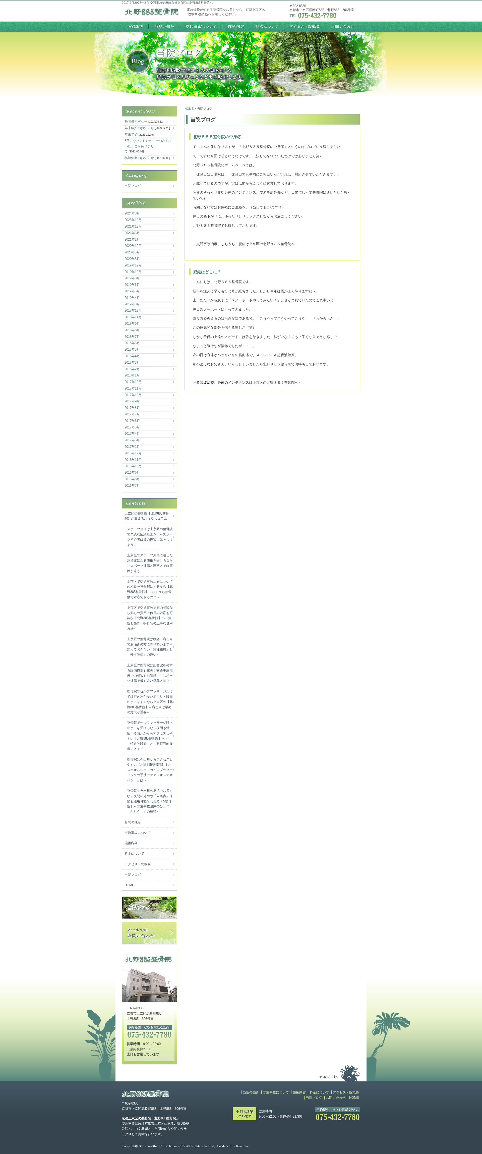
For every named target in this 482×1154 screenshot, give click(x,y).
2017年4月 (132, 433)
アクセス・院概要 (138, 864)
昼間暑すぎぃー (136, 121)
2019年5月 (132, 291)
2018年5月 (132, 349)
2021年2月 (132, 239)
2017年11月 (133, 388)
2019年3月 (132, 304)
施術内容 (131, 843)
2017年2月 (132, 447)
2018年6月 (132, 343)
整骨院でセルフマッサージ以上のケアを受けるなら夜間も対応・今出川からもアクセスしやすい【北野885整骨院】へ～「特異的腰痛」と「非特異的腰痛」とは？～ (150, 736)
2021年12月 (133, 226)
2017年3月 (132, 440)
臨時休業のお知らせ (139, 158)
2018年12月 (133, 310)
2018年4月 (132, 356)
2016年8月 (132, 479)
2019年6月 (132, 285)
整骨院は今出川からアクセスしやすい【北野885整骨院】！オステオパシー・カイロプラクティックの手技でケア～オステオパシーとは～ (150, 769)
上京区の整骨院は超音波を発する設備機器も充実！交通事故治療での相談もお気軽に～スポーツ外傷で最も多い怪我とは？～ (150, 673)
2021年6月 (132, 233)
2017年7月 (132, 414)
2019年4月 (132, 298)
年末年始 (131, 134)
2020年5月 (132, 259)
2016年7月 (132, 485)
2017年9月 (132, 401)
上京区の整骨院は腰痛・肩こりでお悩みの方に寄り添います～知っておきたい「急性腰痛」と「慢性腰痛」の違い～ (150, 646)
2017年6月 (132, 421)
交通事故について (138, 833)
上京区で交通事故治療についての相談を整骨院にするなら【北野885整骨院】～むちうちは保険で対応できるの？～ (150, 589)
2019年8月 (132, 278)
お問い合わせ (335, 1098)
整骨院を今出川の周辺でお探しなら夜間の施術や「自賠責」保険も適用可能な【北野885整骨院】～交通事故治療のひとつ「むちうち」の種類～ (150, 801)
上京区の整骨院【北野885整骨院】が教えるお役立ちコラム (147, 516)
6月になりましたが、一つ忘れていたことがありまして (148, 146)
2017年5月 (132, 427)
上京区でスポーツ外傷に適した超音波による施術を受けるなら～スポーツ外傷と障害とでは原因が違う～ (150, 563)
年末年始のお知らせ (139, 128)
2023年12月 (133, 220)
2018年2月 (132, 369)
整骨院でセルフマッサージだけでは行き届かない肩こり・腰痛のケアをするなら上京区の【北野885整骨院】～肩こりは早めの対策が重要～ (150, 701)
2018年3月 (132, 362)
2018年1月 (132, 375)
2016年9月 (132, 472)
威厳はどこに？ (207, 271)
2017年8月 (132, 408)
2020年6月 (132, 252)
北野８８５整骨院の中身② (217, 136)
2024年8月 (132, 213)
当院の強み (133, 822)
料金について (134, 853)
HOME (129, 885)
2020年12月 (133, 246)
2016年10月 (133, 466)
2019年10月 (133, 272)
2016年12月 (133, 453)
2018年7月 (132, 337)
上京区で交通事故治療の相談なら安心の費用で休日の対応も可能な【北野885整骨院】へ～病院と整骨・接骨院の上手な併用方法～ (150, 618)
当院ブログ (133, 186)
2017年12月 (133, 382)
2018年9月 (132, 323)
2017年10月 (133, 395)
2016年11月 (133, 460)
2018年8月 (132, 330)
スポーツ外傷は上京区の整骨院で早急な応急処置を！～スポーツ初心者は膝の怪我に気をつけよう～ (150, 536)
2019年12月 (133, 265)
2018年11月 (133, 317)
